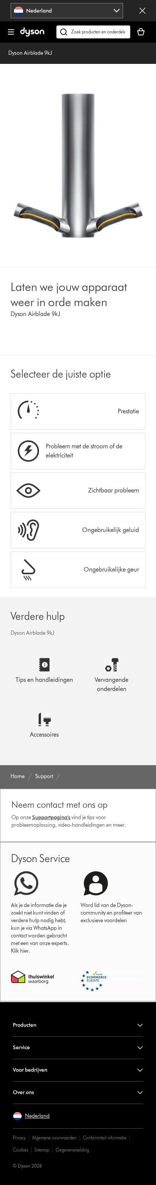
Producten (24, 1025)
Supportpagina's (51, 817)
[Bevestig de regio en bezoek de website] (142, 11)
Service (21, 1047)
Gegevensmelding (72, 1150)
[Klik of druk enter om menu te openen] (11, 32)
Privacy (19, 1138)
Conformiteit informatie (104, 1138)
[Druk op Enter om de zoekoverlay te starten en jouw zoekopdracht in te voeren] (93, 31)
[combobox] (67, 10)
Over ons (23, 1092)
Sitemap (41, 1150)
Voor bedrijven (30, 1070)
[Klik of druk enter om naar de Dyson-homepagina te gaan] (32, 35)
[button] (31, 1116)
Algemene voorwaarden (54, 1138)
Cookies (20, 1150)
